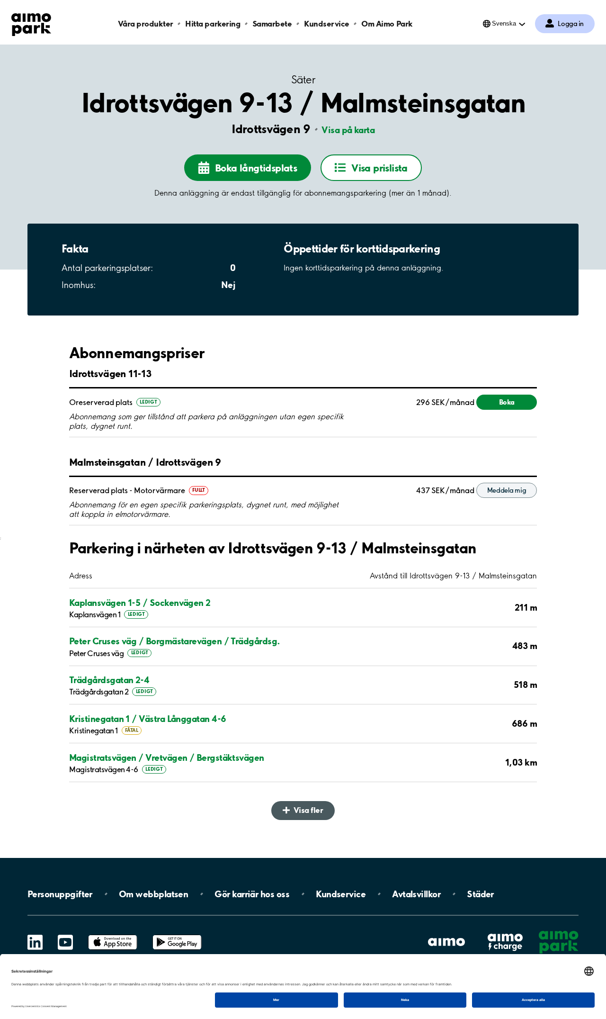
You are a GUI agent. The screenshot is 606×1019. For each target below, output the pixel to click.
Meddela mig (506, 490)
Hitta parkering (212, 23)
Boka (507, 401)
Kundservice (326, 23)
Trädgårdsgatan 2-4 (109, 679)
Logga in (571, 23)
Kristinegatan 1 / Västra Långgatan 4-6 (147, 718)
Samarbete (272, 23)
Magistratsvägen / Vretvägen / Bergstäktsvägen (166, 757)
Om (153, 894)
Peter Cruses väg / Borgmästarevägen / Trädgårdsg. (174, 641)
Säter (303, 79)
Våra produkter (145, 23)
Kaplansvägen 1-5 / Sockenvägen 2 (140, 602)
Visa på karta (347, 129)
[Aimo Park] (31, 22)
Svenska (504, 23)
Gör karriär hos (251, 894)
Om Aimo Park (386, 23)
